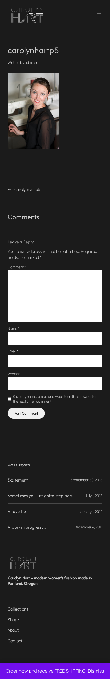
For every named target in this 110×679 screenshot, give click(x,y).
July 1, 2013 (93, 495)
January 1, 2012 (90, 511)
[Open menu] (99, 15)
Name (13, 328)
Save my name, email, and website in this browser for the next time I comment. (55, 399)
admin (30, 62)
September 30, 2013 (86, 479)
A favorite (17, 511)
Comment (17, 267)
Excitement (18, 480)
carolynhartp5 (27, 189)
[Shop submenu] (19, 619)
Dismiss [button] (96, 671)
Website (14, 373)
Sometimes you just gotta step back (41, 495)
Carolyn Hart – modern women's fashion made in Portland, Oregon (50, 580)
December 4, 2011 (88, 527)
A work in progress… (27, 527)
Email (13, 351)
